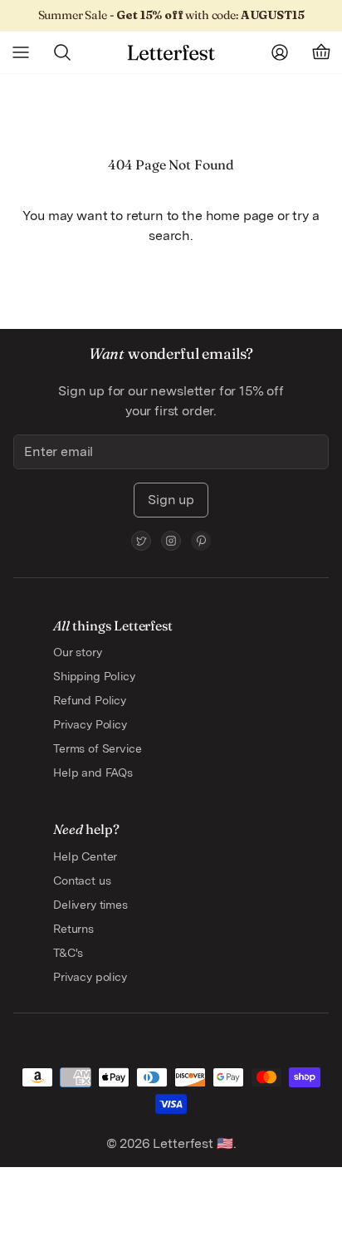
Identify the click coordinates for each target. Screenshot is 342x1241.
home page (240, 215)
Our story (77, 652)
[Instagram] (171, 541)
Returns (73, 928)
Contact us (81, 880)
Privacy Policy (90, 724)
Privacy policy (90, 976)
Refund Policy (89, 700)
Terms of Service (97, 748)
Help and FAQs (93, 772)
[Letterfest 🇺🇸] (170, 52)
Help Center (85, 856)
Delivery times (90, 904)
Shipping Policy (94, 676)
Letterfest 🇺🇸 (191, 1143)
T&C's (68, 952)
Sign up (171, 500)
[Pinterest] (201, 541)
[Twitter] (141, 541)
